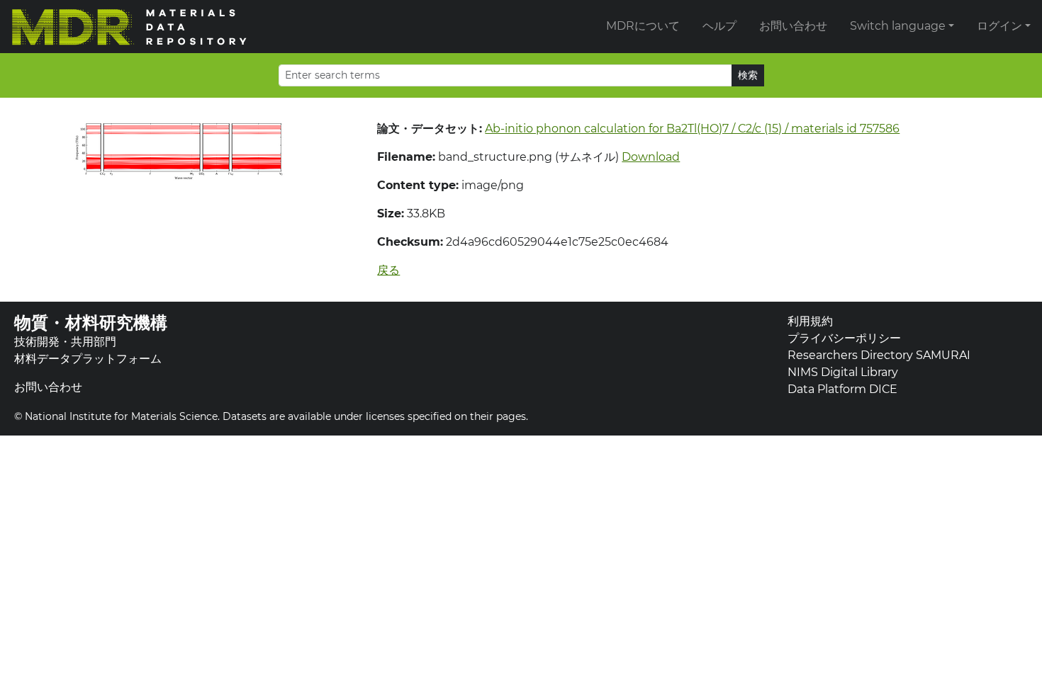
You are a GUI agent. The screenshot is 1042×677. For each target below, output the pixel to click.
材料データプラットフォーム (88, 358)
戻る (388, 270)
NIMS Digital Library (843, 372)
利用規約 (810, 321)
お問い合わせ (793, 26)
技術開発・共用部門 (65, 341)
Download (651, 157)
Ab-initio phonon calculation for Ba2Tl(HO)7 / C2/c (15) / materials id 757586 (692, 128)
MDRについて (643, 26)
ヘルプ (719, 26)
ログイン (999, 26)
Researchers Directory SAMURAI (879, 355)
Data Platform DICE (842, 389)
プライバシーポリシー (844, 338)
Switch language (898, 26)
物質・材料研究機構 (90, 322)
